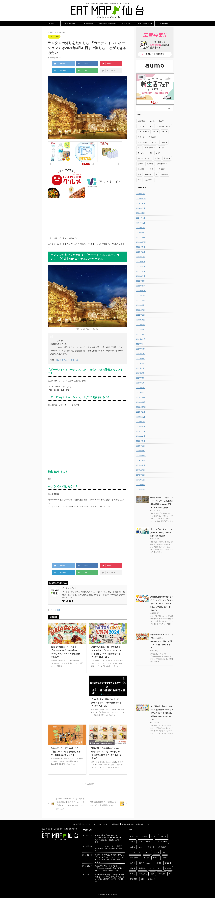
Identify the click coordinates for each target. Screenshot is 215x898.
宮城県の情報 (89, 23)
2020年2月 (140, 446)
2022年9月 (140, 295)
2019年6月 (140, 480)
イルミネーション (163, 126)
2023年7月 (140, 257)
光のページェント (144, 158)
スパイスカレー (154, 137)
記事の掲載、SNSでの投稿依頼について (135, 824)
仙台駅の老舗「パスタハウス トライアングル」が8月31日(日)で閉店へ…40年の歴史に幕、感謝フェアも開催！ (109, 838)
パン (139, 148)
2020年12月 (141, 397)
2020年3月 (140, 441)
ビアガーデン (150, 148)
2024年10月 (141, 198)
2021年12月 (140, 339)
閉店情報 (164, 174)
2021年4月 (140, 378)
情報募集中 (164, 23)
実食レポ (167, 158)
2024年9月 (140, 203)
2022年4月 (140, 320)
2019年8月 (140, 475)
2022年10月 (141, 291)
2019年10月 (141, 465)
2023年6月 (140, 261)
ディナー (155, 142)
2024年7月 (140, 213)
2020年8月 (140, 417)
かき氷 (152, 121)
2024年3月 (140, 223)
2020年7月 (140, 422)
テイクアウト (143, 142)
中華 (150, 153)
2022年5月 (140, 315)
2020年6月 (140, 426)
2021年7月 (140, 363)
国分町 (157, 158)
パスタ (164, 142)
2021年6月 (140, 368)
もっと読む (89, 784)
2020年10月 (141, 407)
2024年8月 (140, 208)
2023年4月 (140, 271)
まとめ (150, 126)
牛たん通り (161, 169)
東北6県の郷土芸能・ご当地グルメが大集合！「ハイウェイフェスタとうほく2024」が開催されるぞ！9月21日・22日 (161, 713)
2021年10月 (141, 349)
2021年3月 (140, 383)
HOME (51, 23)
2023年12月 (141, 237)
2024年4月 (140, 218)
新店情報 (150, 164)
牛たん (150, 169)
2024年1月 (140, 232)
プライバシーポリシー (101, 824)
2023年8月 (140, 252)
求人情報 (141, 169)
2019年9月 (140, 470)
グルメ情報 (126, 23)
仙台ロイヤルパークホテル (90, 329)
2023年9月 (140, 247)
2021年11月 (140, 344)
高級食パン (149, 180)
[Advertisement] (87, 215)
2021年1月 (140, 392)
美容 (139, 174)
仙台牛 (158, 153)
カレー (164, 132)
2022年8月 (140, 300)
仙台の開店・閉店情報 (107, 23)
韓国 (139, 180)
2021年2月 (140, 388)
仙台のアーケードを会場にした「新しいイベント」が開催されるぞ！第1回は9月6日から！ (66, 751)
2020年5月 (140, 431)
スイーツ (141, 137)
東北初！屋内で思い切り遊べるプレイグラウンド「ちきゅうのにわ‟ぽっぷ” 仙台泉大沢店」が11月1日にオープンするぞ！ (161, 603)
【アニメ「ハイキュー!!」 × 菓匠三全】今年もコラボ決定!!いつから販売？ (161, 532)
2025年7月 (140, 194)
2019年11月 (140, 460)
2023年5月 (140, 266)
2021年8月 (140, 358)
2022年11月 (140, 286)
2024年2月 (140, 228)
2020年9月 (140, 412)
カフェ (155, 132)
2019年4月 (140, 489)
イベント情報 (70, 23)
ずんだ (161, 121)
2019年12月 (141, 455)
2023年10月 (141, 242)
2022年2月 (140, 329)
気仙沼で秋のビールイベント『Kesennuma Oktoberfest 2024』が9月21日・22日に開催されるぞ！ (161, 641)
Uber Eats (142, 121)
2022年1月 (140, 334)
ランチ (161, 148)
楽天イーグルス (163, 164)
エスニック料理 (143, 132)
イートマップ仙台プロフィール (79, 824)
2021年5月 (140, 373)
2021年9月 (140, 354)
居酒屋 (140, 164)
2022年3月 (140, 325)
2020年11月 (141, 402)
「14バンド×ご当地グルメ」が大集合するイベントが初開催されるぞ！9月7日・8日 (106, 702)
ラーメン (141, 153)
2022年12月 (141, 281)
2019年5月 (140, 485)
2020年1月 (140, 451)
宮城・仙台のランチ (145, 23)
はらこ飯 (141, 126)
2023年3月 (140, 276)
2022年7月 (140, 305)
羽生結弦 (148, 174)
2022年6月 (140, 310)
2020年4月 (140, 436)
